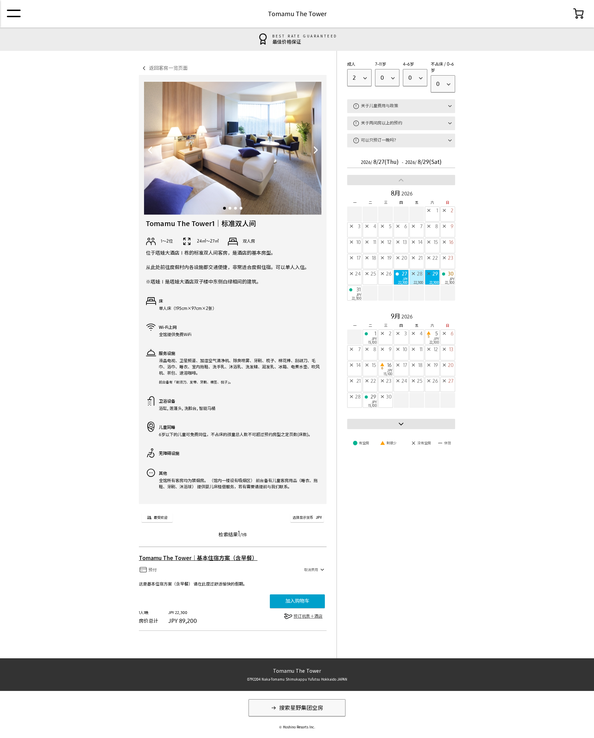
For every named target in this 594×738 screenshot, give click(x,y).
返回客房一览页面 (168, 68)
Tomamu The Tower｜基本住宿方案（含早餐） (198, 558)
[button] (224, 208)
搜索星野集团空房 (300, 707)
